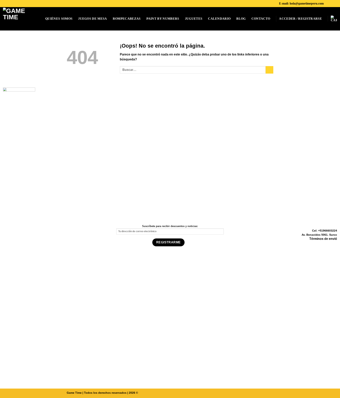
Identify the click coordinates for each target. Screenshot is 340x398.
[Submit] (269, 70)
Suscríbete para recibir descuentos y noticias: (170, 226)
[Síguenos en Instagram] (332, 3)
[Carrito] (334, 19)
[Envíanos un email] (334, 245)
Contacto (260, 18)
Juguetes (193, 18)
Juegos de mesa (92, 18)
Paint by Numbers (162, 18)
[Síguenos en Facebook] (327, 3)
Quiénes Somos (58, 18)
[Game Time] (18, 19)
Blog (241, 18)
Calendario (219, 18)
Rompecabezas (127, 18)
